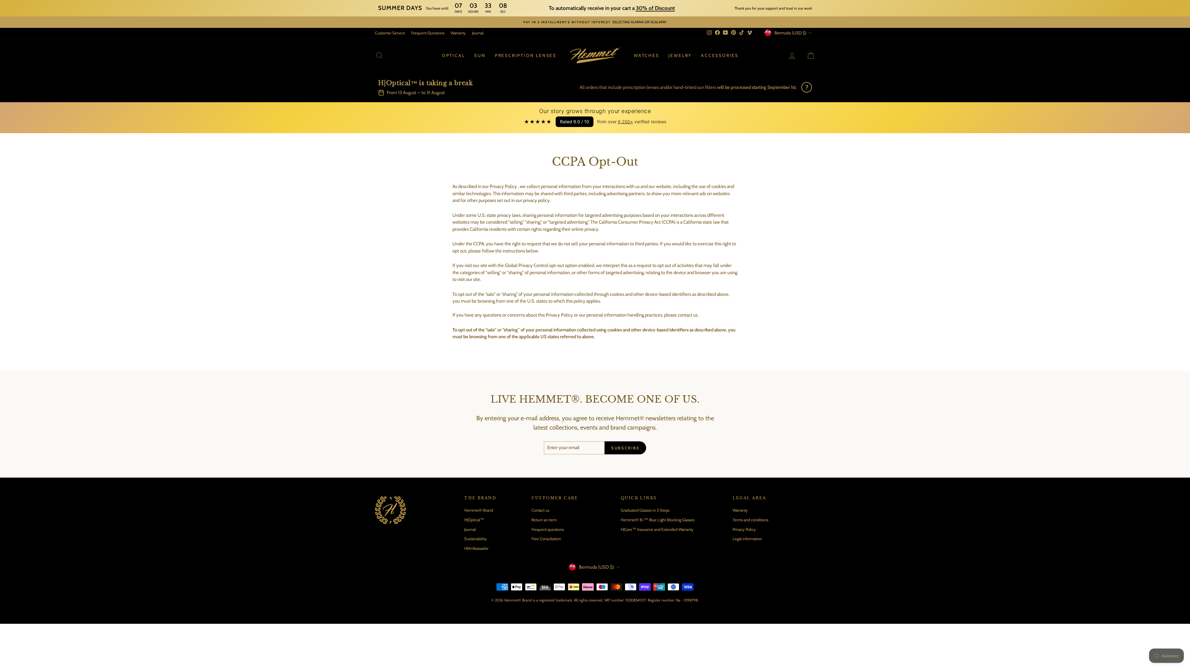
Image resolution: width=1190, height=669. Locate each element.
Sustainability (475, 538)
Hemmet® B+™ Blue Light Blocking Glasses (657, 519)
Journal (477, 32)
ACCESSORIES (719, 55)
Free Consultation (546, 538)
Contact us (540, 510)
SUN (479, 55)
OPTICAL (453, 55)
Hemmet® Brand (478, 510)
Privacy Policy (503, 186)
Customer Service (390, 32)
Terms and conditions (750, 519)
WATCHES (646, 55)
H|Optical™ (474, 519)
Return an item (544, 519)
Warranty (458, 32)
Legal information (747, 538)
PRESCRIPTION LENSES (525, 55)
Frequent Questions (427, 32)
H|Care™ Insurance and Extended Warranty (657, 529)
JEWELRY (680, 55)
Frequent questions (547, 529)
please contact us (681, 315)
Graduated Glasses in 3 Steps (645, 510)
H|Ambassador (476, 548)
